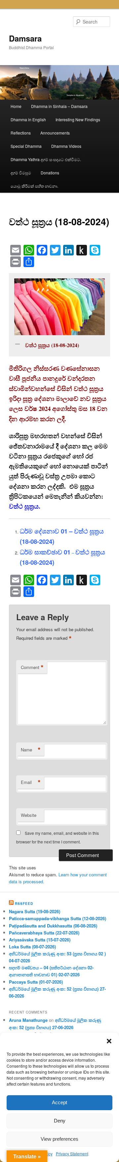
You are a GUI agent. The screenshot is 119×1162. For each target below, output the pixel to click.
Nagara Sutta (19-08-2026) (34, 911)
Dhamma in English (28, 119)
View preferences (59, 1139)
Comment (32, 667)
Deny (59, 1120)
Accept (59, 1102)
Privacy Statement (72, 1153)
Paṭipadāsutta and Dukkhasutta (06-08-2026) (53, 925)
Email (31, 782)
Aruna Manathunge (28, 1020)
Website (28, 815)
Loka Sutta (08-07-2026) (32, 946)
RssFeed (24, 903)
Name (31, 749)
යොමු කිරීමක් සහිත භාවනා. (34, 186)
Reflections (21, 133)
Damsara (25, 38)
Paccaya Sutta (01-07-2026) (36, 982)
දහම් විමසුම (21, 172)
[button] (109, 1041)
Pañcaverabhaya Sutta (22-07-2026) (44, 932)
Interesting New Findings (78, 119)
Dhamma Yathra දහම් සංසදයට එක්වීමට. (46, 159)
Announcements (55, 133)
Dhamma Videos (66, 146)
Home (16, 106)
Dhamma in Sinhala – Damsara (59, 106)
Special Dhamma (26, 146)
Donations (50, 172)
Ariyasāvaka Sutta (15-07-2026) (39, 939)
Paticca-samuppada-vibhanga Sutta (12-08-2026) (57, 918)
